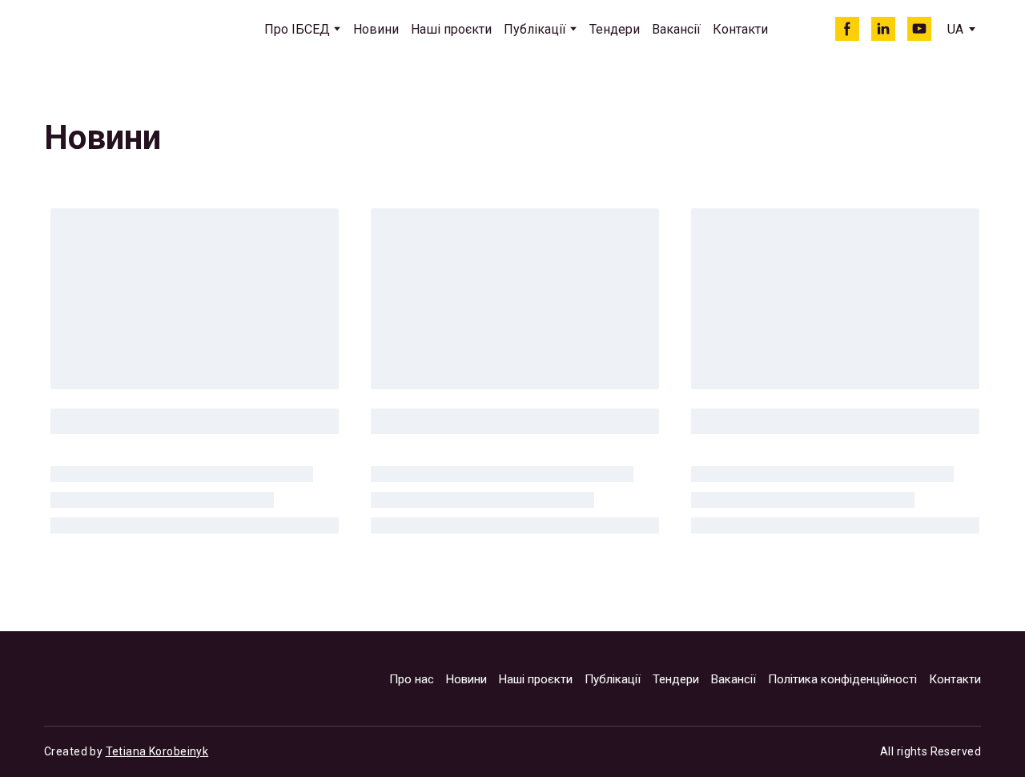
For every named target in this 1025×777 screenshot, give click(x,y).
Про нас (411, 679)
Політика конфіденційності (842, 679)
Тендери (614, 29)
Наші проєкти (451, 29)
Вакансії (676, 29)
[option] (955, 29)
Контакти (740, 29)
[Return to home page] (117, 29)
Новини (376, 29)
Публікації (535, 29)
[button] (847, 29)
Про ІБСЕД (297, 29)
